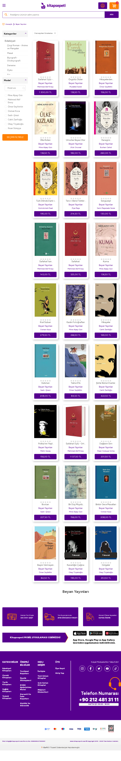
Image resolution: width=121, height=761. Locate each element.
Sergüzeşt (106, 201)
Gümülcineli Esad (45, 208)
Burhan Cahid (106, 147)
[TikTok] (116, 670)
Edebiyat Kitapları (6, 669)
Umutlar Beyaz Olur (75, 140)
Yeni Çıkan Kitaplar (43, 677)
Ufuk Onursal (75, 147)
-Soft (44, 747)
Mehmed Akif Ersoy (14, 100)
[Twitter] (99, 670)
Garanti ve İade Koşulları (25, 696)
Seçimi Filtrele (15, 137)
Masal (10, 53)
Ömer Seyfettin (15, 106)
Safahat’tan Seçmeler (45, 261)
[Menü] (4, 5)
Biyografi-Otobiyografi (13, 59)
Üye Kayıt (60, 668)
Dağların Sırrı (106, 443)
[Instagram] (82, 670)
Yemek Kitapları (6, 697)
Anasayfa (9, 24)
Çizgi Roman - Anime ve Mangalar (17, 47)
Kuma (106, 261)
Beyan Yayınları (45, 83)
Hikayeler (105, 322)
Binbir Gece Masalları (106, 504)
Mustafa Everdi (75, 87)
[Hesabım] (103, 5)
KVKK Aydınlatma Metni (25, 687)
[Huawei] (112, 633)
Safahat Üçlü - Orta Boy (76, 443)
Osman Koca (14, 111)
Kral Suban (45, 322)
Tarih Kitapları (6, 683)
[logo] (53, 6)
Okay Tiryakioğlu (15, 124)
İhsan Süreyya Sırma (106, 451)
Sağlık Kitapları (6, 690)
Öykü (9, 70)
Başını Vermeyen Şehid (45, 565)
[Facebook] (91, 670)
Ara (111, 15)
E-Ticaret (52, 747)
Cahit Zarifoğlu (15, 119)
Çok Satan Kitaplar (43, 684)
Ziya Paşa (76, 208)
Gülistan (45, 383)
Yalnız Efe (75, 383)
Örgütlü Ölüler (76, 79)
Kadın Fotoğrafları (76, 322)
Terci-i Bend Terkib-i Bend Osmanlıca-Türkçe (76, 201)
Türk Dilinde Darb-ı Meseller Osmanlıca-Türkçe (45, 201)
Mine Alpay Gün (15, 95)
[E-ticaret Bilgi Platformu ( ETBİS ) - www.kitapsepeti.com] (111, 729)
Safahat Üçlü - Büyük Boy (45, 79)
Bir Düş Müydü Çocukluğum (76, 504)
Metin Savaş (45, 451)
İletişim (41, 671)
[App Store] (80, 633)
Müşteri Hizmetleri (43, 691)
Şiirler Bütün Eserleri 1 (106, 383)
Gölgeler (106, 565)
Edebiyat (10, 41)
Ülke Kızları (45, 140)
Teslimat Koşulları (24, 672)
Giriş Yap (59, 673)
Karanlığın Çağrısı (75, 565)
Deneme (11, 65)
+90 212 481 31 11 (99, 700)
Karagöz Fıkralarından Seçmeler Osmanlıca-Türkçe (106, 140)
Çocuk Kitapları (6, 676)
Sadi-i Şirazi (13, 115)
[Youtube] (107, 670)
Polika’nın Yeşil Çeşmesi (45, 443)
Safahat (76, 261)
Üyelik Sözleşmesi (25, 679)
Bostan (45, 504)
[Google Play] (95, 633)
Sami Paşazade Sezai (106, 208)
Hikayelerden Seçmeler (106, 79)
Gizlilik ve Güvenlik (25, 704)
